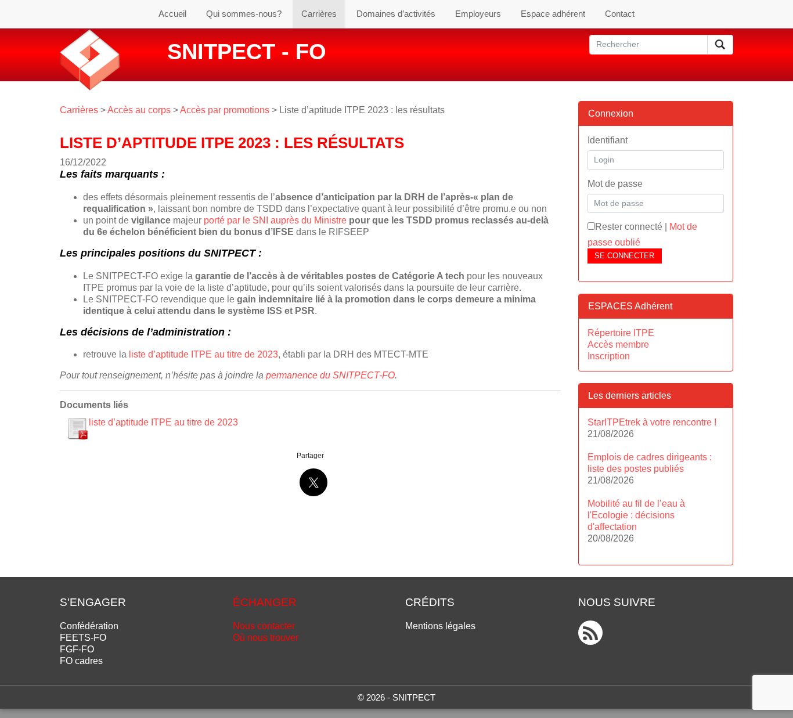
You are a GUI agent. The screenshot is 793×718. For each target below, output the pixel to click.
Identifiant (607, 140)
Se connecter (624, 255)
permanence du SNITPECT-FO (330, 375)
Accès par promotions (224, 110)
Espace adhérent (553, 14)
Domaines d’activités (395, 14)
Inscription (608, 356)
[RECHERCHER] (720, 45)
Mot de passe (615, 184)
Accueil (172, 14)
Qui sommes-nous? (244, 14)
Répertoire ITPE (620, 333)
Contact (620, 14)
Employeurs (478, 14)
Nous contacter (264, 626)
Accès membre (618, 344)
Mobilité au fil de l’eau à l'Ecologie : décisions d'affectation (636, 515)
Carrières (319, 14)
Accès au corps (139, 110)
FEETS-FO (83, 638)
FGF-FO (77, 649)
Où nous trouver (265, 638)
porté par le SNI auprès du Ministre (275, 220)
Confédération (89, 626)
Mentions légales (440, 626)
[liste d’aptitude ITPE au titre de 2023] (77, 428)
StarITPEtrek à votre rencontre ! (651, 422)
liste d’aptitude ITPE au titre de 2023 (203, 354)
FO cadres (81, 661)
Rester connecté (628, 227)
